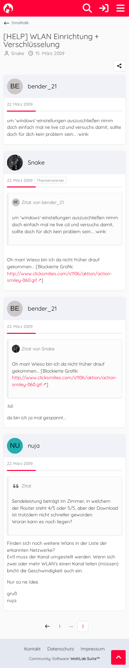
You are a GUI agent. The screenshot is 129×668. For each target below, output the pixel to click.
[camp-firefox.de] (8, 8)
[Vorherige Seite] (47, 626)
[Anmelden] (103, 8)
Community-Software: (64, 658)
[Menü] (120, 8)
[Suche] (87, 8)
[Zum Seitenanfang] (118, 657)
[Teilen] (119, 66)
